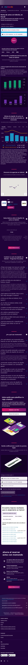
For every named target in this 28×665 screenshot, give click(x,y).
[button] (2, 7)
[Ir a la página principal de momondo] (8, 7)
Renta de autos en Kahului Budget (9, 539)
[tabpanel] (14, 87)
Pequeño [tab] (3, 126)
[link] (10, 207)
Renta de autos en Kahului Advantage (10, 527)
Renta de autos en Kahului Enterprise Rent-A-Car (12, 532)
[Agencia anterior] (2, 194)
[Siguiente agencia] (25, 194)
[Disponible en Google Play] (4, 655)
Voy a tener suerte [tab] (7, 519)
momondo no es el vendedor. (9, 603)
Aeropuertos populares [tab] (8, 516)
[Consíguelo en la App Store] (11, 655)
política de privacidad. (8, 496)
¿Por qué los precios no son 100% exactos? (12, 607)
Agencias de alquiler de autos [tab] (9, 513)
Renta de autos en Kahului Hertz (9, 534)
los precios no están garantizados (8, 599)
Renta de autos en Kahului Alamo (9, 538)
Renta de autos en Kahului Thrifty (9, 536)
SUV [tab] (19, 126)
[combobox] (7, 24)
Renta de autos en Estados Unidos (17, 612)
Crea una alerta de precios (12, 579)
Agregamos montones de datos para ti (11, 605)
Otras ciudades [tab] (18, 516)
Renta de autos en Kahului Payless (9, 541)
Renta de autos (6, 612)
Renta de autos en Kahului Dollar (9, 530)
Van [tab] (23, 126)
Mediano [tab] (9, 126)
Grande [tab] (14, 126)
